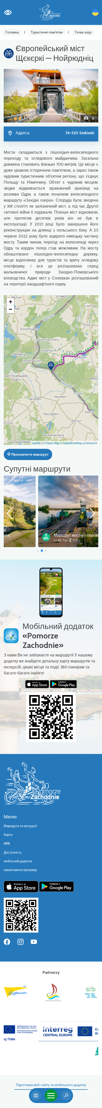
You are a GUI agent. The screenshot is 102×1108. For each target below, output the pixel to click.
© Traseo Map (50, 443)
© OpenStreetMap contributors (78, 443)
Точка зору (83, 32)
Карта (8, 835)
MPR (7, 844)
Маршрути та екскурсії (20, 826)
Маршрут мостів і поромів (43, 535)
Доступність (13, 852)
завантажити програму (20, 870)
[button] (11, 96)
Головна (12, 32)
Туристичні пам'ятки (47, 32)
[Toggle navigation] (51, 1095)
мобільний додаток (18, 861)
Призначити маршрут (30, 454)
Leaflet (36, 443)
